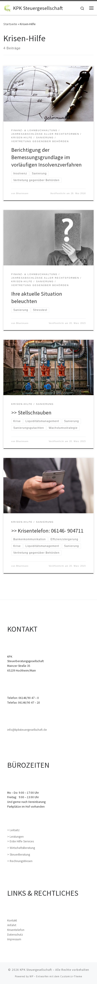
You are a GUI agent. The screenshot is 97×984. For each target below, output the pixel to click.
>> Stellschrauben (31, 412)
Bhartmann (22, 193)
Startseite (10, 24)
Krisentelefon (15, 930)
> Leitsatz (13, 830)
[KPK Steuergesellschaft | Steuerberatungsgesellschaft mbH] (7, 7)
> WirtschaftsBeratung (21, 848)
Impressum (14, 939)
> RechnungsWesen (19, 861)
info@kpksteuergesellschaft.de (27, 730)
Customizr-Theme (71, 976)
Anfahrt (11, 925)
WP (31, 976)
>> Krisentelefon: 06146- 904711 (47, 530)
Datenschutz (15, 934)
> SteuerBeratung (18, 854)
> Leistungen (15, 837)
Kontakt (12, 920)
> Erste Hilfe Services (20, 841)
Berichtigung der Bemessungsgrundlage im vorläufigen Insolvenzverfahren (46, 157)
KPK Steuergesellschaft (36, 970)
